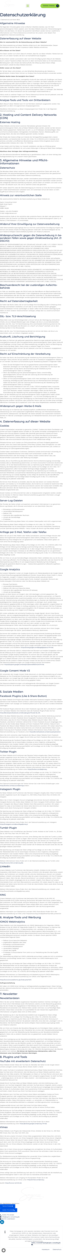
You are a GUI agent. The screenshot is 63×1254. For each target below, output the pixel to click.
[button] (28, 6)
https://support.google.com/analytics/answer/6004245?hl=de (24, 664)
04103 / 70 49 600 (8, 1210)
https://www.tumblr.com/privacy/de (11, 863)
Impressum (45, 1249)
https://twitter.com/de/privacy (37, 769)
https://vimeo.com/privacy (35, 1180)
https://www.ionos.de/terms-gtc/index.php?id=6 (15, 980)
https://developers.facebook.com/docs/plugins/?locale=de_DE (20, 713)
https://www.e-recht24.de (13, 1183)
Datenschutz (57, 1249)
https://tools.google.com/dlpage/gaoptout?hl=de (37, 647)
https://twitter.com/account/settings (12, 785)
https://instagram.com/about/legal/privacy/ (14, 824)
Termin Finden (49, 5)
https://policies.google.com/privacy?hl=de (33, 1123)
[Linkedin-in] (2, 1222)
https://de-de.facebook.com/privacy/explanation (45, 732)
